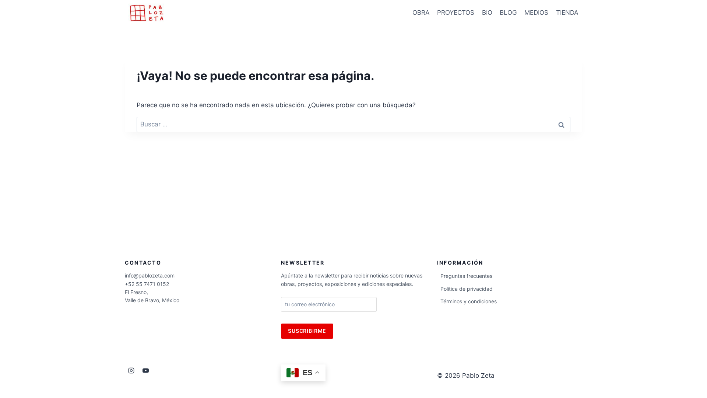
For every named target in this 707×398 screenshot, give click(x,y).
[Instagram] (131, 370)
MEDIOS (536, 12)
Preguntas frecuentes (466, 276)
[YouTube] (145, 370)
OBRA (421, 12)
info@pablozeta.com (150, 275)
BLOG (508, 12)
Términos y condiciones (468, 301)
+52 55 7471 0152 (147, 284)
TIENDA (567, 12)
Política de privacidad (466, 289)
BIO (487, 12)
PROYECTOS (455, 12)
